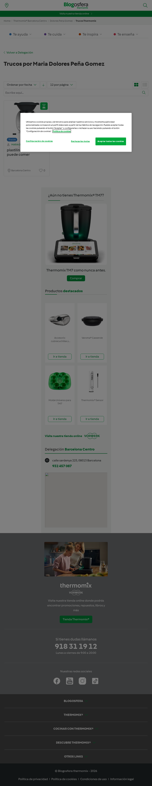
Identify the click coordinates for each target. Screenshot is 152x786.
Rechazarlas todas (80, 141)
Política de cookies (62, 131)
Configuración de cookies (39, 141)
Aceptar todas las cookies (111, 141)
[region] (76, 132)
